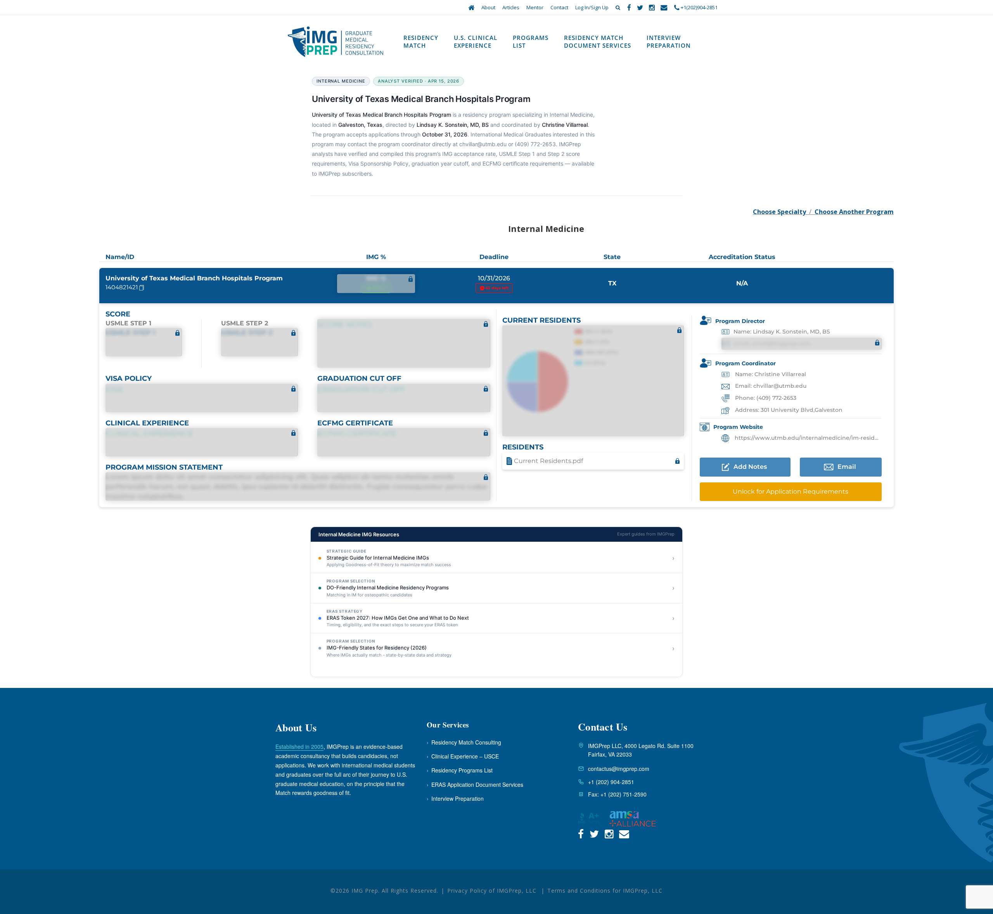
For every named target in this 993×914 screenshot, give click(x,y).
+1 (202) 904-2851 (611, 782)
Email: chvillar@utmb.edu (770, 385)
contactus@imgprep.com (618, 768)
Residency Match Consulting (464, 742)
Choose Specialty (779, 211)
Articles (510, 7)
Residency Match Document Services (597, 41)
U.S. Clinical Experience (475, 41)
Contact (559, 7)
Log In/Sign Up (592, 7)
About (488, 7)
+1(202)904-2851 (699, 7)
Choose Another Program (854, 211)
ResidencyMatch (420, 41)
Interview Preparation (669, 41)
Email (846, 466)
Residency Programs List (460, 770)
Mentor (534, 7)
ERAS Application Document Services (475, 784)
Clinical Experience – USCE (463, 756)
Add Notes (750, 466)
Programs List (530, 41)
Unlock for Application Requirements (790, 491)
